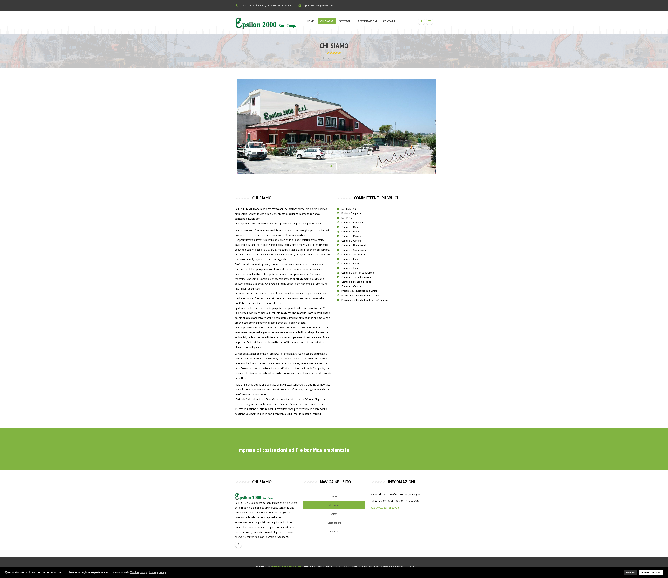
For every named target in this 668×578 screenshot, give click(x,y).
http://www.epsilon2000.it (385, 507)
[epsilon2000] (266, 22)
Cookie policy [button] (138, 572)
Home (310, 21)
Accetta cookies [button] (650, 572)
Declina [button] (630, 572)
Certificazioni (367, 21)
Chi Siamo (326, 21)
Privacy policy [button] (157, 572)
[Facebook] (421, 21)
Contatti (389, 21)
